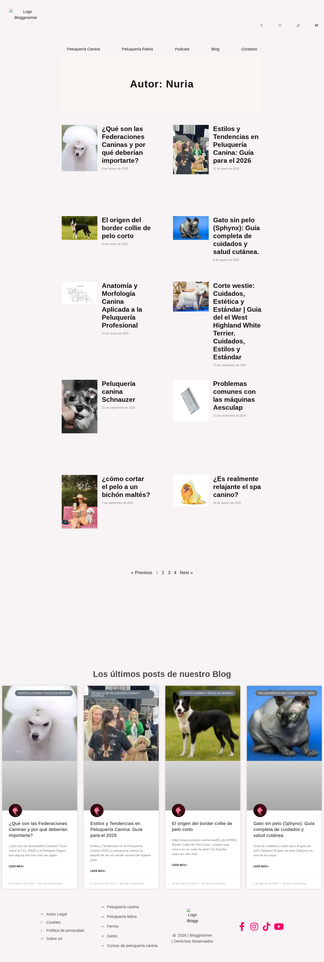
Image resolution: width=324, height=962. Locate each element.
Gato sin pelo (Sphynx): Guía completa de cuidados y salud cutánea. (236, 235)
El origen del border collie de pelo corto (126, 227)
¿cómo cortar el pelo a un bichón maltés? (126, 486)
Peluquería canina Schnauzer (119, 391)
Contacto (249, 49)
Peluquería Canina (83, 49)
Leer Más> (16, 866)
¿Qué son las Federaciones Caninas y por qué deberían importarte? (123, 144)
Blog (215, 49)
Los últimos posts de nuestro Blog (162, 674)
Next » (186, 572)
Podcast (182, 49)
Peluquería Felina (137, 49)
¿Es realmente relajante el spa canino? (237, 486)
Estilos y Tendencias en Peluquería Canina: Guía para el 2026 (236, 144)
